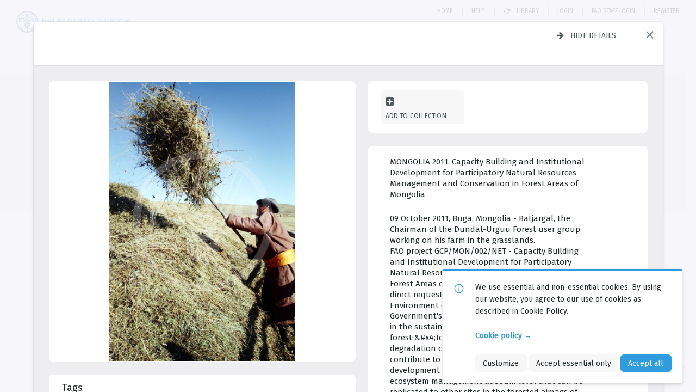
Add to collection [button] (416, 116)
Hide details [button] (593, 35)
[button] (649, 34)
